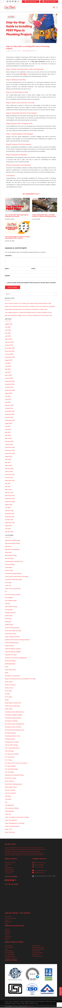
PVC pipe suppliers (10, 766)
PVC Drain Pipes (9, 757)
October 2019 (9, 520)
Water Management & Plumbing (14, 823)
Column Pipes (9, 571)
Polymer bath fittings (37, 956)
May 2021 (7, 484)
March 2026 (8, 339)
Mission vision (8, 917)
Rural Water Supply (10, 778)
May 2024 (8, 402)
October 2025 (9, 354)
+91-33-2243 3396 (38, 865)
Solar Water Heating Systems (13, 784)
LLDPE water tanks (10, 670)
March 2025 (8, 375)
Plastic (7, 700)
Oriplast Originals (9, 869)
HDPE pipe (8, 622)
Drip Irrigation (9, 598)
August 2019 (8, 526)
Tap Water (8, 799)
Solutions (16, 1001)
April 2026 (8, 336)
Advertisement (8, 873)
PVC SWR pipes (9, 772)
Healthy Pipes (9, 625)
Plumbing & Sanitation (11, 721)
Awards (7, 920)
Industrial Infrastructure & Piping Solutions (17, 640)
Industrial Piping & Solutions (13, 649)
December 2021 (9, 475)
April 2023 (8, 436)
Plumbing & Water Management (14, 724)
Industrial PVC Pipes (11, 655)
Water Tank (8, 829)
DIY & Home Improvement (12, 595)
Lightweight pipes (10, 664)
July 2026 (7, 327)
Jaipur (36, 1003)
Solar (6, 940)
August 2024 (8, 393)
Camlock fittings (10, 565)
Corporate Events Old (10, 862)
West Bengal (8, 1003)
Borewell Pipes (9, 559)
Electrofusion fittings (11, 607)
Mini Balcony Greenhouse (12, 676)
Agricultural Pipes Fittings (12, 544)
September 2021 (10, 481)
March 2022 (8, 466)
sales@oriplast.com (39, 873)
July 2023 (7, 427)
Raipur (26, 1003)
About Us (11, 1001)
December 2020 (10, 496)
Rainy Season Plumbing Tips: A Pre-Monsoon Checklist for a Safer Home (26, 310)
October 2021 (9, 478)
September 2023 (10, 421)
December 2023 (10, 411)
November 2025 (9, 351)
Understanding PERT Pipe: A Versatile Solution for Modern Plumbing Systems (44, 215)
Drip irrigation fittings (10, 956)
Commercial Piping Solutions (13, 574)
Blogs (51, 1001)
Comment (8, 256)
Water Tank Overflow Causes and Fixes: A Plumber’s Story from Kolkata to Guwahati (30, 306)
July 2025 (7, 363)
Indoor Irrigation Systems (12, 637)
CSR (54, 1001)
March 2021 (8, 490)
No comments (26, 51)
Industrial (7, 931)
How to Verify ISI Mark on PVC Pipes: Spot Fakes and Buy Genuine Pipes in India (28, 303)
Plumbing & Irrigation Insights (13, 715)
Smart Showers (9, 781)
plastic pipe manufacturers (13, 703)
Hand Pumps (8, 616)
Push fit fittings (9, 751)
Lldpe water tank (36, 946)
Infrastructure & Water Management (16, 658)
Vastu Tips (8, 814)
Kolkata (14, 1003)
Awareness (8, 553)
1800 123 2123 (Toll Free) (40, 863)
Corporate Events (40, 1001)
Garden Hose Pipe (10, 613)
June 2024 (8, 399)
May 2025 (8, 369)
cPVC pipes (8, 583)
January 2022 (9, 472)
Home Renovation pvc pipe (13, 631)
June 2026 (8, 330)
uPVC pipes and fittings (12, 808)
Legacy (6, 924)
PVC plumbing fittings (11, 769)
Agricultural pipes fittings (38, 949)
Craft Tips (8, 586)
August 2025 (8, 360)
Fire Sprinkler (9, 610)
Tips (6, 802)
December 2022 (10, 448)
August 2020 (8, 505)
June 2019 (8, 529)
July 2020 (7, 508)
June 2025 (8, 366)
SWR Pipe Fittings (9, 951)
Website (7, 276)
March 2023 (8, 439)
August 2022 (8, 457)
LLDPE (6, 667)
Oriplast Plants (8, 922)
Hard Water (8, 619)
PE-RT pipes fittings (9, 953)
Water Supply (8, 936)
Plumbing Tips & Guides (12, 742)
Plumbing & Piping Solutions (13, 718)
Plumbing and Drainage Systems (14, 730)
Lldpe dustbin (35, 954)
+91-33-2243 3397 (38, 867)
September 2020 (10, 502)
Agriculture (8, 547)
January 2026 (9, 345)
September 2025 (10, 357)
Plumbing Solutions (10, 733)
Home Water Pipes (10, 634)
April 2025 (8, 372)
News (6, 866)
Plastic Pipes (8, 709)
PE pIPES (7, 694)
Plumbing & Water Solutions (13, 727)
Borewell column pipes (10, 958)
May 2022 (8, 463)
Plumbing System (10, 739)
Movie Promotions (10, 685)
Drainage (7, 938)
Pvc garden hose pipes (38, 947)
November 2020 (9, 499)
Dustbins (7, 604)
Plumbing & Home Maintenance (14, 712)
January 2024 (9, 408)
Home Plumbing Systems (12, 628)
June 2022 (8, 460)
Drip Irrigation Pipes (11, 601)
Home (6, 1001)
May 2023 (8, 433)
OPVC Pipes (8, 691)
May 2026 (8, 333)
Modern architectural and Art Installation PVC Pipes (20, 679)
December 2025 (10, 348)
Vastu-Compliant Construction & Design (17, 817)
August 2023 (8, 424)
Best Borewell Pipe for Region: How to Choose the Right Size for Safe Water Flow (28, 316)
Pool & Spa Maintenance (12, 748)
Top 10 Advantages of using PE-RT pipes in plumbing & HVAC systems (17, 237)
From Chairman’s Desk (10, 918)
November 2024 (10, 384)
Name (7, 269)
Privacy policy (30, 1006)
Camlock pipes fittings (37, 953)
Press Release (8, 868)
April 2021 (7, 487)
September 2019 (10, 523)
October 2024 (9, 387)
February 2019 (9, 532)
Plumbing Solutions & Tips (12, 736)
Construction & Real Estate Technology (16, 577)
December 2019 (9, 514)
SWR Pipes (8, 796)
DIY (6, 592)
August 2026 (8, 324)
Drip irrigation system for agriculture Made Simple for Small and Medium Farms (28, 313)
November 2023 (9, 415)
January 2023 (9, 445)
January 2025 (9, 378)
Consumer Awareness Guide (13, 580)
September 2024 (10, 390)
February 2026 (9, 342)
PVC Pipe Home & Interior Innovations (16, 763)
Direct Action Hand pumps (13, 589)
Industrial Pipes (9, 646)
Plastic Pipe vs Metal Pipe (12, 706)
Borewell (7, 935)
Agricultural (8, 933)
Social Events (8, 864)
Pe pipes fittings (36, 951)
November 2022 (9, 451)
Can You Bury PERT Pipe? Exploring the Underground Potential (16, 215)
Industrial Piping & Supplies (13, 652)
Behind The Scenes (9, 871)
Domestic (7, 929)
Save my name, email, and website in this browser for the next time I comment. (31, 283)
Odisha (18, 1003)
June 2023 (8, 430)
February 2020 (9, 511)
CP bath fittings (8, 946)
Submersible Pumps (11, 787)
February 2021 (9, 493)
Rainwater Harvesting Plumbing (14, 775)
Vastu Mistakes (9, 811)
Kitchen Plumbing (10, 661)
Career (47, 1001)
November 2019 (9, 517)
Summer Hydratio (10, 790)
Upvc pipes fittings (9, 954)
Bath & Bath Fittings (11, 556)
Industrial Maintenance (12, 643)
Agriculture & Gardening (12, 550)
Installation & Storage (29, 1001)
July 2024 (8, 396)
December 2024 (10, 381)
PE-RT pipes (8, 697)
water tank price (10, 832)
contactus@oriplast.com (40, 871)
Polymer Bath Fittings (11, 745)
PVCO (6, 949)
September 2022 (10, 454)
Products (21, 1001)
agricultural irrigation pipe (12, 540)
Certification (8, 568)
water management (11, 820)
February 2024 (9, 405)
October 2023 (9, 418)
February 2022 (9, 469)
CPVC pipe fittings (9, 947)
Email (34, 269)
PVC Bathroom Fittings (11, 754)
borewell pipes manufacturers (14, 562)
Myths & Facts (9, 688)
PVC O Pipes (8, 760)
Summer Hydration (10, 793)
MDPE (6, 673)
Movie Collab (9, 682)
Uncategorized (9, 805)
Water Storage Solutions (12, 826)
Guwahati (31, 1003)
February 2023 (9, 442)
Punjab (22, 1003)
